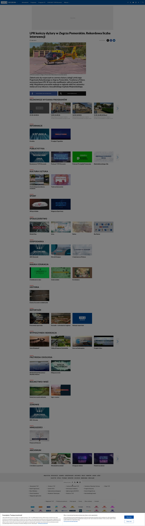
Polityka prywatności (43, 523)
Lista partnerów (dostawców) (70, 521)
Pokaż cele (129, 521)
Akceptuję (129, 517)
